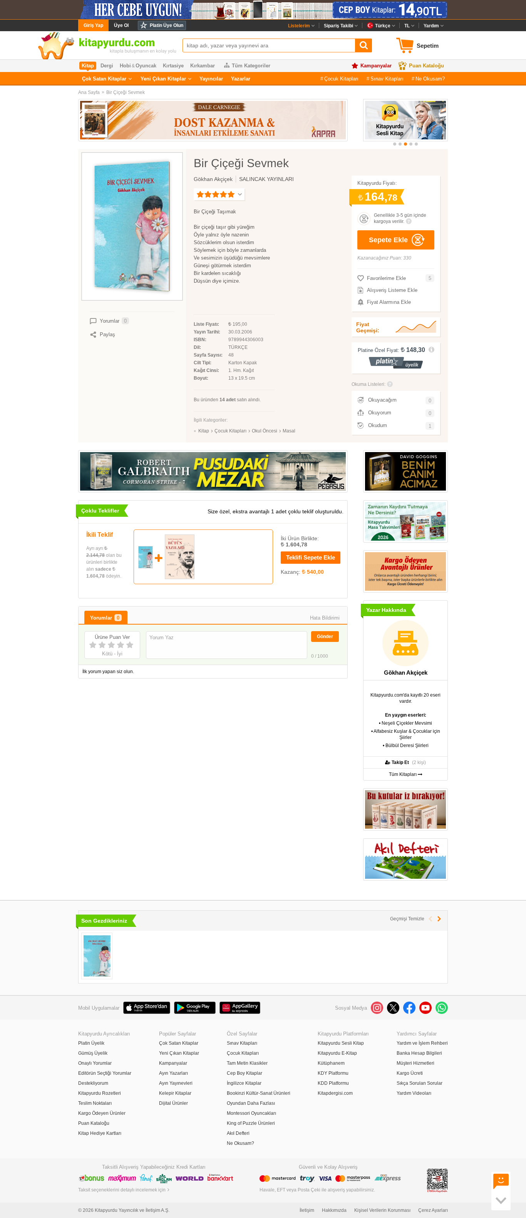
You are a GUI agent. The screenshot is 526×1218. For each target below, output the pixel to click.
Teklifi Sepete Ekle (310, 557)
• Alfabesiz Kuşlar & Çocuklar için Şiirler (405, 734)
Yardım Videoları (414, 1093)
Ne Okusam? (430, 79)
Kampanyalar (376, 66)
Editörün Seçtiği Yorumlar (104, 1073)
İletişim (307, 1210)
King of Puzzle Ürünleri (251, 1123)
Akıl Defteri (238, 1133)
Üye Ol (121, 25)
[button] (394, 144)
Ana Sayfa (89, 92)
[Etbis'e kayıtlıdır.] (437, 1180)
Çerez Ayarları (433, 1210)
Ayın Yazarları (173, 1073)
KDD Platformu (333, 1083)
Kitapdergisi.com (335, 1093)
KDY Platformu (333, 1073)
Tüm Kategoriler (251, 66)
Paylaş (107, 334)
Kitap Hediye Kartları (99, 1133)
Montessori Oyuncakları (251, 1113)
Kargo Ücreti (410, 1073)
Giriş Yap (93, 25)
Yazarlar (240, 79)
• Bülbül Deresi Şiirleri (406, 745)
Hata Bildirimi (325, 618)
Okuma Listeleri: (368, 384)
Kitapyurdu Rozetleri (99, 1093)
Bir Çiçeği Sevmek (125, 92)
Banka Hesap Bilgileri (419, 1053)
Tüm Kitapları (403, 774)
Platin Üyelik (91, 1043)
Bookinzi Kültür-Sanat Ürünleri (258, 1093)
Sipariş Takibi (338, 25)
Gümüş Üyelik (92, 1053)
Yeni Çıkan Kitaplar (163, 79)
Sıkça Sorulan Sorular (419, 1083)
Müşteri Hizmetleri (415, 1063)
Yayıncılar (211, 79)
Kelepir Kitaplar (175, 1093)
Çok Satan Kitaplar (104, 79)
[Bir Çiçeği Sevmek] (96, 956)
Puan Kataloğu (426, 66)
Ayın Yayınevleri (176, 1083)
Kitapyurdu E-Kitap (337, 1053)
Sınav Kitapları (387, 79)
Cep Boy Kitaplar (244, 1073)
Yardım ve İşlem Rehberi (422, 1043)
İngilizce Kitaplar (244, 1083)
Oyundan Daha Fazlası (251, 1103)
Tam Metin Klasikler (247, 1063)
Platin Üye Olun (166, 25)
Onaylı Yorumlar (95, 1063)
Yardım (431, 25)
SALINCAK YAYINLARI (266, 179)
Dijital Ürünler (173, 1103)
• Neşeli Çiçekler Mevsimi (405, 723)
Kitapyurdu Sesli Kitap (341, 1043)
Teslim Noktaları (95, 1103)
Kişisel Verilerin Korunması (382, 1210)
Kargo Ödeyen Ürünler (102, 1113)
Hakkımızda (334, 1210)
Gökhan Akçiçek (213, 179)
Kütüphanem (331, 1063)
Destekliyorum (93, 1083)
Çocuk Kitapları (341, 79)
